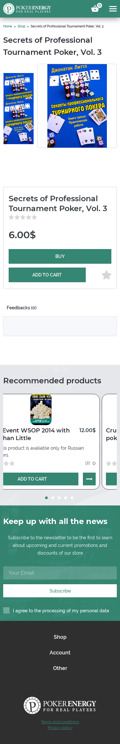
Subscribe (60, 590)
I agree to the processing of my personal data (61, 610)
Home (7, 26)
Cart (98, 6)
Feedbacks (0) (21, 307)
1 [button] (46, 498)
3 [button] (59, 498)
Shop (21, 26)
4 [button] (65, 498)
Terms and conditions (60, 722)
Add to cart (47, 274)
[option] (18, 82)
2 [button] (53, 498)
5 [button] (72, 498)
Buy (60, 256)
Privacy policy (60, 728)
